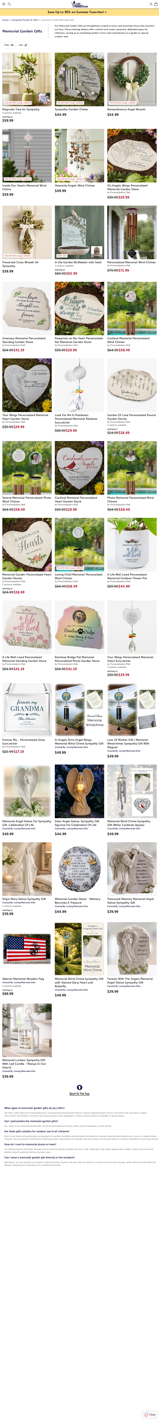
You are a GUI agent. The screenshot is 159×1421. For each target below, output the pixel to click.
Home (5, 20)
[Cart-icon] (156, 4)
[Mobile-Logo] (79, 4)
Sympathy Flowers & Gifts (25, 20)
